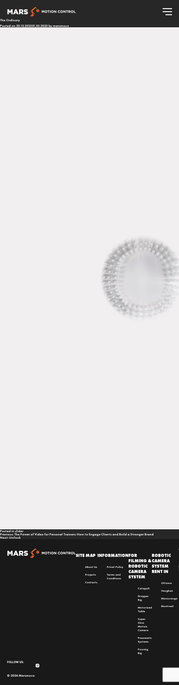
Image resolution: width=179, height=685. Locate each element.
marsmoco (61, 26)
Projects (90, 574)
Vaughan (167, 591)
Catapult (144, 588)
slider (19, 531)
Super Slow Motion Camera (143, 624)
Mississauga (169, 598)
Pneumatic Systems (145, 639)
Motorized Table (145, 609)
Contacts (91, 582)
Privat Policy (115, 567)
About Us (91, 567)
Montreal (167, 606)
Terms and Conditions (114, 576)
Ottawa (166, 583)
